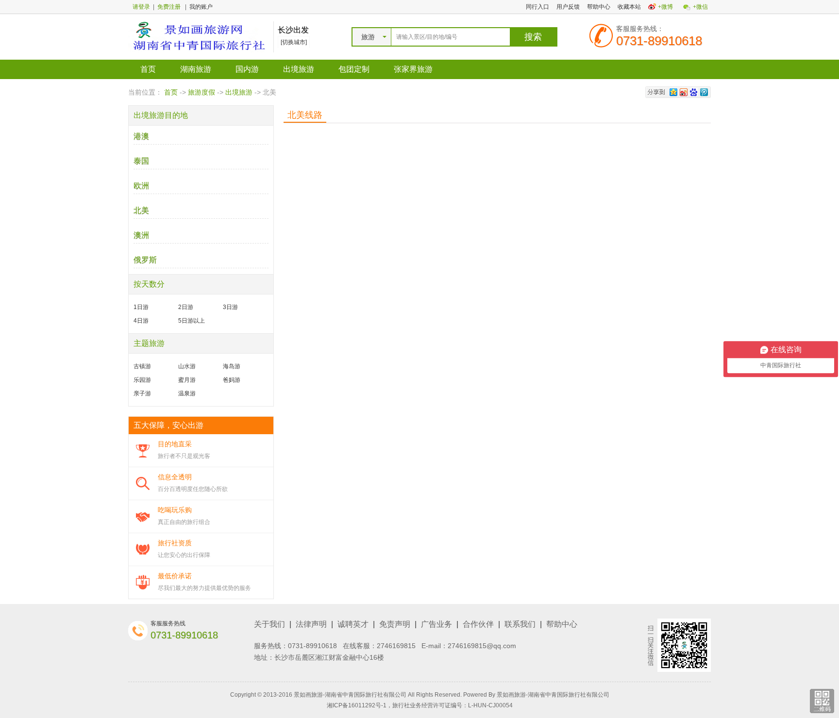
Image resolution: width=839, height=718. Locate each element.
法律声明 (311, 624)
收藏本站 (629, 6)
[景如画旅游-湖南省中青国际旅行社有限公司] (198, 36)
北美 (141, 210)
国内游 (247, 69)
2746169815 (396, 646)
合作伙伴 (478, 624)
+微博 (665, 6)
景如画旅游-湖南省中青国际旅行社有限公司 (553, 694)
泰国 (141, 161)
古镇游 (142, 366)
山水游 (187, 366)
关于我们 (269, 624)
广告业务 (436, 624)
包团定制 (353, 69)
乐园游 (142, 379)
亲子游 (142, 393)
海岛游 (231, 366)
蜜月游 (187, 379)
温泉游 (187, 393)
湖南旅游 (195, 69)
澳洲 (141, 235)
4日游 (141, 320)
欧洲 (141, 185)
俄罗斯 (145, 260)
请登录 (141, 6)
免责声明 (394, 624)
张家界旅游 (413, 69)
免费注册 (169, 6)
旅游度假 (201, 92)
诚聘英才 (353, 624)
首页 (148, 69)
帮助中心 (598, 6)
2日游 (185, 307)
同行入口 (537, 6)
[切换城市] (294, 42)
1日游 (141, 307)
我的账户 (201, 6)
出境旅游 (298, 69)
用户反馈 (568, 6)
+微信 (700, 6)
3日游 (230, 307)
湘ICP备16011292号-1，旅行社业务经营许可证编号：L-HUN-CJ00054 (420, 705)
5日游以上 (191, 320)
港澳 (141, 136)
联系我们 (520, 624)
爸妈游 (231, 379)
